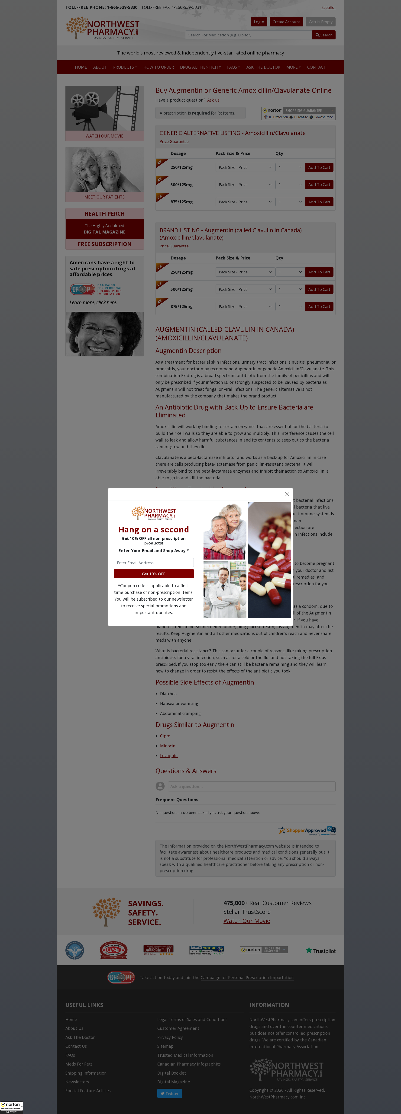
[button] (11, 1107)
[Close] (287, 494)
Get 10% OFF (153, 573)
